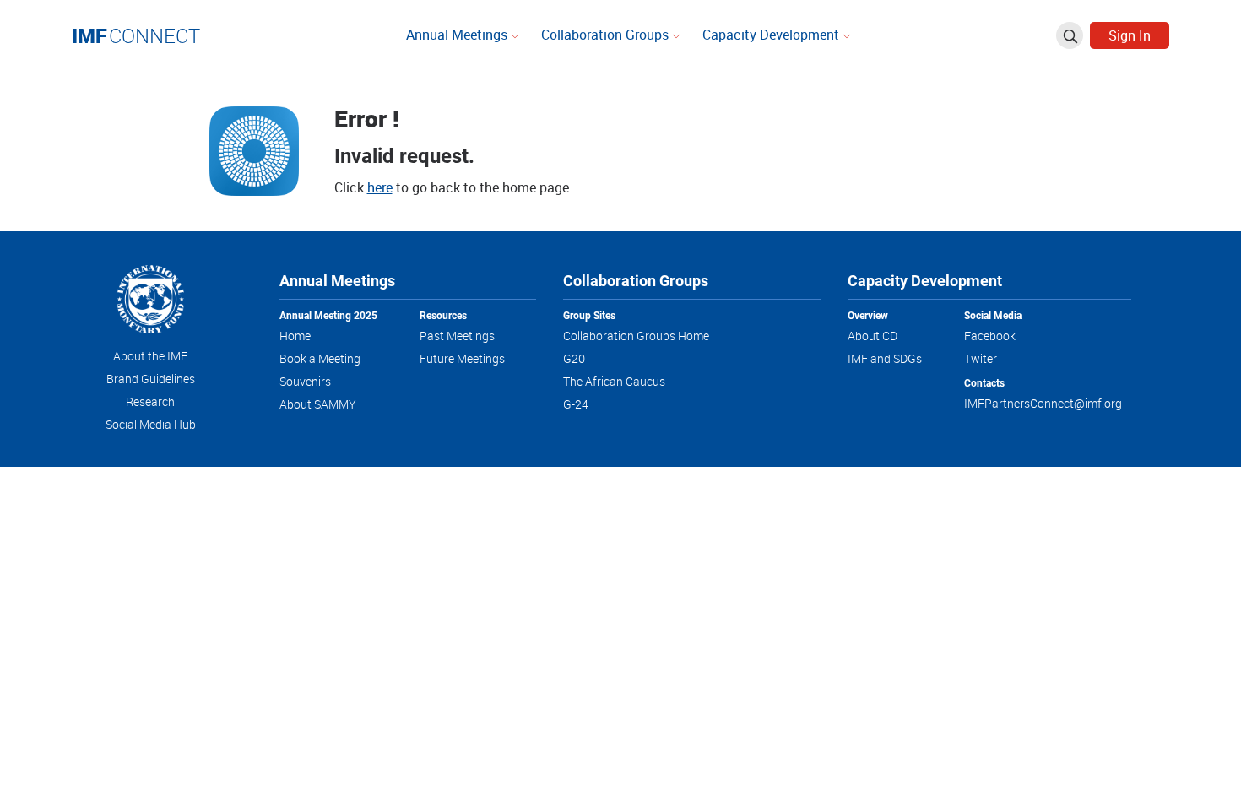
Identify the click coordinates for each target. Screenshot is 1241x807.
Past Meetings (457, 336)
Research (150, 401)
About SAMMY (317, 404)
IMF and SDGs (885, 358)
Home (295, 336)
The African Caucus (614, 381)
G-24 (575, 404)
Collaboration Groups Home (636, 336)
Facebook (990, 336)
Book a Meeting (319, 358)
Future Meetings (462, 358)
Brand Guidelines (150, 379)
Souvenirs (305, 381)
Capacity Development (772, 34)
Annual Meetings (458, 34)
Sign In (1129, 35)
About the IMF (150, 356)
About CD (872, 336)
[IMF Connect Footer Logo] (150, 303)
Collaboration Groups (606, 34)
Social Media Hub (151, 424)
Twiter (980, 358)
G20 (574, 358)
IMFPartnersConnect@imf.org (1043, 403)
